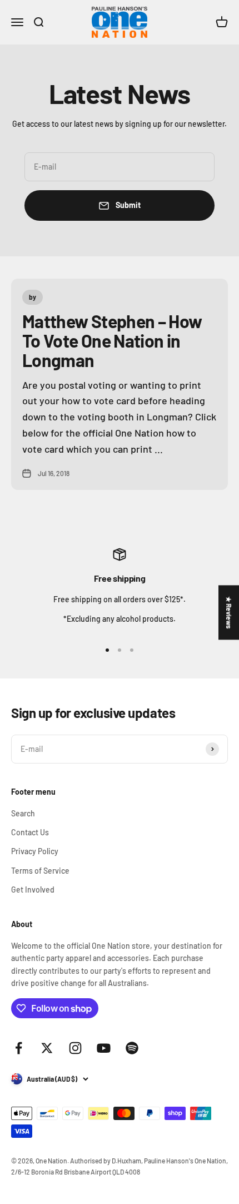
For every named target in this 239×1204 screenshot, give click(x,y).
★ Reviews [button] (229, 612)
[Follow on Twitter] (46, 1048)
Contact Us (30, 832)
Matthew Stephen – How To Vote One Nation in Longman (112, 340)
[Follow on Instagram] (75, 1048)
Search (23, 813)
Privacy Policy (34, 851)
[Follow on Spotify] (132, 1048)
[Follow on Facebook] (18, 1048)
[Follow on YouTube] (103, 1048)
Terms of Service (40, 870)
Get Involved (32, 889)
